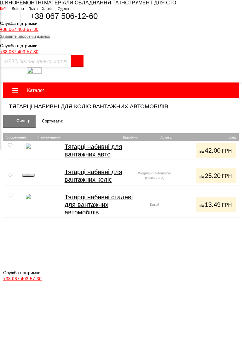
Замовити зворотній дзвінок (25, 36)
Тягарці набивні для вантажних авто (93, 150)
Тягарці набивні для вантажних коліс (93, 175)
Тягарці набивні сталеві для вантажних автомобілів (99, 205)
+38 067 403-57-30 (19, 29)
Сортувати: (52, 121)
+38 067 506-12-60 (64, 16)
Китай (154, 205)
